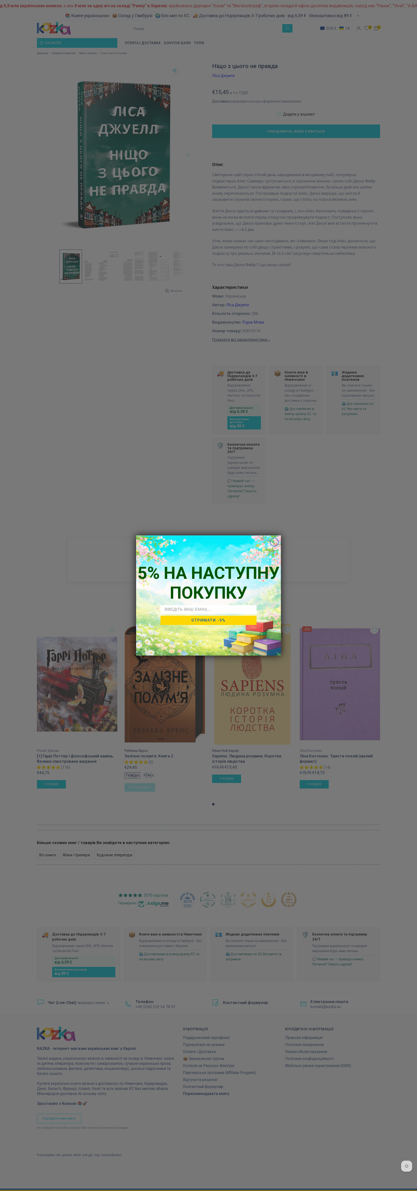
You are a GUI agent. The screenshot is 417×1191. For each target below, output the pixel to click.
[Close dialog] (274, 542)
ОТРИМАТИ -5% (208, 620)
